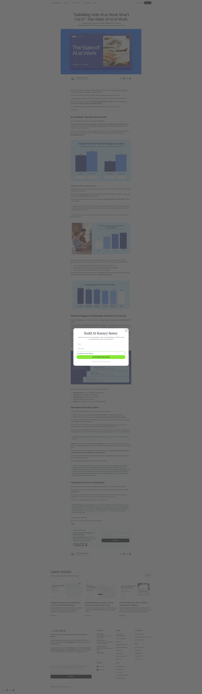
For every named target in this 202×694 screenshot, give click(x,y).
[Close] (126, 330)
